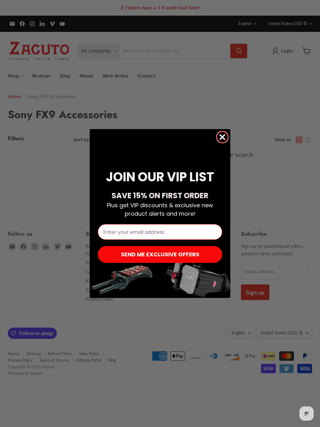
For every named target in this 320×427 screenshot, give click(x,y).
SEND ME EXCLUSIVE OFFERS (160, 254)
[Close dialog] (222, 137)
